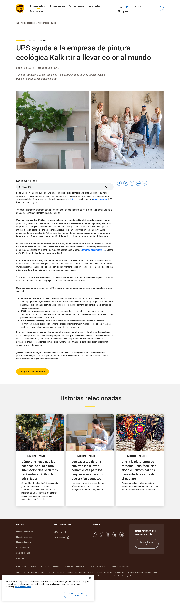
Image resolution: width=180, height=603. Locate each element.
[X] (101, 535)
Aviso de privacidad (98, 566)
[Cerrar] (90, 578)
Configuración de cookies (120, 566)
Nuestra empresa (57, 6)
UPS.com (60, 532)
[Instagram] (108, 535)
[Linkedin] (114, 535)
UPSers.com (61, 537)
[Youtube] (121, 535)
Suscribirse (147, 542)
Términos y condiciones (49, 566)
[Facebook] (94, 535)
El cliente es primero (47, 23)
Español (124, 12)
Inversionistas (93, 6)
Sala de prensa (36, 11)
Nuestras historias (38, 6)
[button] (162, 8)
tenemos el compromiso (93, 250)
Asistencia (137, 7)
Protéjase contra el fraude (26, 566)
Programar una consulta (32, 371)
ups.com (124, 7)
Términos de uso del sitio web (74, 566)
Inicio (18, 23)
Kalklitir (71, 199)
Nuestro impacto (76, 6)
